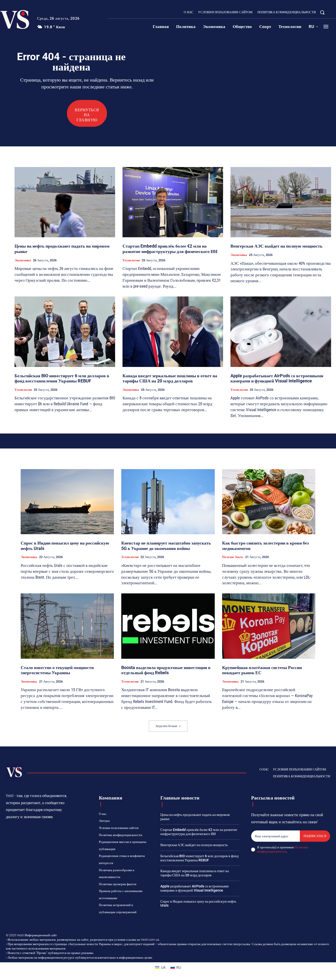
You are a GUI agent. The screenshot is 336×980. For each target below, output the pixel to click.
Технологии (131, 260)
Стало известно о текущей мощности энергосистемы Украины (57, 670)
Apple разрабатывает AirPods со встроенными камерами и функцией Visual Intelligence (276, 378)
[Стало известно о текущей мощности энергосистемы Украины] (67, 626)
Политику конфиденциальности (282, 849)
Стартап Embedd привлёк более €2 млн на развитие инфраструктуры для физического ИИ (169, 248)
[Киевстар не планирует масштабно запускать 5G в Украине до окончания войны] (167, 501)
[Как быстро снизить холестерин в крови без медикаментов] (268, 501)
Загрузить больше (166, 726)
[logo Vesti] (14, 771)
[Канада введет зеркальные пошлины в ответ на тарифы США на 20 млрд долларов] (172, 331)
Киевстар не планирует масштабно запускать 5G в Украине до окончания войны (166, 545)
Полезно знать (232, 557)
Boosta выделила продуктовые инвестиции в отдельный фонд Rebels (166, 670)
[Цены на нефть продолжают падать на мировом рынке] (65, 202)
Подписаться (315, 836)
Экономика (23, 260)
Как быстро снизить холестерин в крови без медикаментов (265, 545)
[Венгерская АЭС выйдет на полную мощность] (280, 202)
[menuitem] (313, 26)
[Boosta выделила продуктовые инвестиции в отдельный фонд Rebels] (167, 626)
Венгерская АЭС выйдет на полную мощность (276, 246)
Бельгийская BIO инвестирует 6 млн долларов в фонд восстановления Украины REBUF (62, 378)
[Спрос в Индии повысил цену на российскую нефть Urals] (67, 501)
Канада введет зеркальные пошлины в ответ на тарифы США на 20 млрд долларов (169, 378)
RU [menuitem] (178, 967)
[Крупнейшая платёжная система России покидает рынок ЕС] (268, 626)
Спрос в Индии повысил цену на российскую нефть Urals (65, 545)
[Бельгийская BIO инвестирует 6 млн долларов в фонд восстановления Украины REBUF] (65, 331)
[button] (322, 12)
